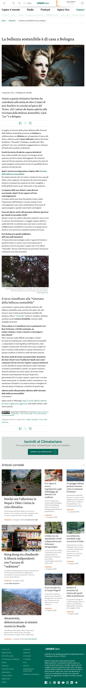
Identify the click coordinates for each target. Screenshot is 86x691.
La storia (27, 659)
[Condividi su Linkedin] (30, 123)
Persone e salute (78, 15)
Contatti (26, 653)
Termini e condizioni (31, 674)
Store (14, 3)
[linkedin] (71, 682)
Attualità (5, 650)
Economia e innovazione (34, 15)
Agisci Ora (63, 9)
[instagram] (67, 682)
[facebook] (46, 682)
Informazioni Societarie (28, 670)
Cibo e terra (65, 15)
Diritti (13, 15)
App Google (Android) (10, 659)
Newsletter (19, 3)
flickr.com (45, 292)
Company (26, 650)
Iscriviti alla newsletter (41, 452)
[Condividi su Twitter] (25, 123)
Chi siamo (27, 656)
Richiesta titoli (8, 669)
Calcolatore (7, 676)
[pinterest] (54, 682)
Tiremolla (20, 316)
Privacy (26, 666)
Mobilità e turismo (52, 15)
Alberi (28, 419)
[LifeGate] (43, 3)
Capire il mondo (11, 9)
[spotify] (59, 682)
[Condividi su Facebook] (20, 123)
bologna (35, 419)
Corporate (6, 672)
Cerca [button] (29, 3)
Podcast (45, 9)
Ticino (40, 419)
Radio (30, 9)
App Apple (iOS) (7, 656)
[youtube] (63, 682)
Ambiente (5, 15)
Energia (20, 15)
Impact (80, 9)
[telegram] (76, 682)
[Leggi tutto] (82, 465)
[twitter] (50, 682)
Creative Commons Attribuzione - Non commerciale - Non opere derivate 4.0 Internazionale (25, 413)
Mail (25, 663)
